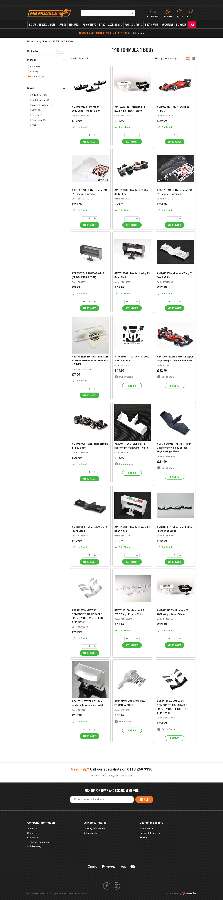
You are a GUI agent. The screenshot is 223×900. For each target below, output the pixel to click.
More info (132, 385)
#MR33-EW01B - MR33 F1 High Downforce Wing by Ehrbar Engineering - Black (174, 447)
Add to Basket (89, 141)
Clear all (61, 51)
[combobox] (172, 58)
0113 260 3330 (139, 769)
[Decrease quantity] (84, 135)
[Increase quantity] (94, 135)
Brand (30, 88)
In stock (31, 59)
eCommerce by (177, 893)
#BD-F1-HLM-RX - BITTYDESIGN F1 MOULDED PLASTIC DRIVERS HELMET (90, 360)
